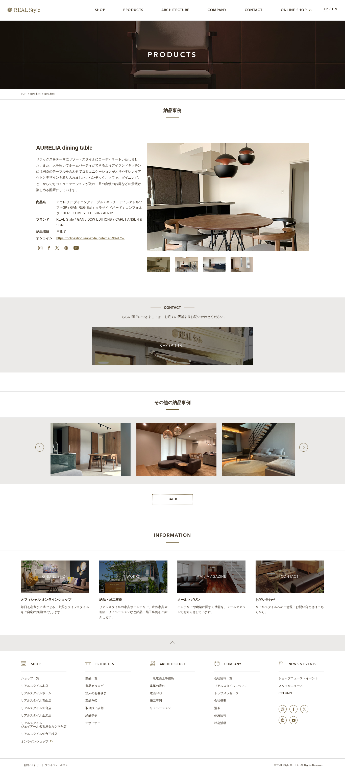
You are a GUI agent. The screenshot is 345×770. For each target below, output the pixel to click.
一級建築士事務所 (162, 678)
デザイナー (93, 723)
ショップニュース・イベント (298, 678)
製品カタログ (94, 686)
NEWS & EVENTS (303, 664)
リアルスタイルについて (231, 686)
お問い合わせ (265, 599)
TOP (23, 93)
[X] (57, 248)
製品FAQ (91, 700)
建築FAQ (156, 693)
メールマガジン (188, 599)
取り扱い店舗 (94, 708)
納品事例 (35, 93)
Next (303, 447)
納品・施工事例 (110, 599)
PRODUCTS (104, 664)
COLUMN (285, 693)
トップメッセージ (226, 693)
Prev (39, 447)
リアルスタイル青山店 (36, 700)
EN (334, 9)
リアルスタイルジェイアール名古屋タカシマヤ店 (43, 724)
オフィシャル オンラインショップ (46, 599)
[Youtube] (76, 248)
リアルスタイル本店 (34, 686)
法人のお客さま (96, 693)
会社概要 (220, 700)
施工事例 (156, 700)
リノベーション (160, 708)
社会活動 (220, 723)
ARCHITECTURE (173, 664)
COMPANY (232, 664)
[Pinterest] (66, 248)
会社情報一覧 (223, 678)
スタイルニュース (291, 686)
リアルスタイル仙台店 (36, 708)
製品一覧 (91, 678)
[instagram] (40, 248)
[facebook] (49, 248)
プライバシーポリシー (57, 765)
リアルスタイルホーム (36, 693)
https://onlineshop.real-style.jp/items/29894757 (90, 238)
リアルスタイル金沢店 (36, 715)
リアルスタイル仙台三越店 (39, 734)
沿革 (217, 708)
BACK (172, 499)
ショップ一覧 (30, 678)
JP (326, 9)
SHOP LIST (172, 346)
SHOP (36, 664)
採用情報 (220, 715)
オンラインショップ (34, 741)
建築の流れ (157, 686)
